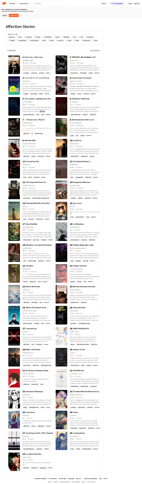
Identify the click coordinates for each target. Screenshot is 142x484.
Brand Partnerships (91, 478)
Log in (130, 3)
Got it (5, 15)
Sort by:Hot (94, 50)
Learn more (14, 15)
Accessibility (76, 482)
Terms (50, 482)
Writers (78, 478)
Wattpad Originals (41, 478)
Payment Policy (65, 482)
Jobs (100, 478)
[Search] (35, 3)
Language (71, 478)
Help (83, 482)
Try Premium (118, 3)
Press (105, 478)
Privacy (55, 482)
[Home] (4, 3)
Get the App (62, 478)
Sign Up (137, 3)
